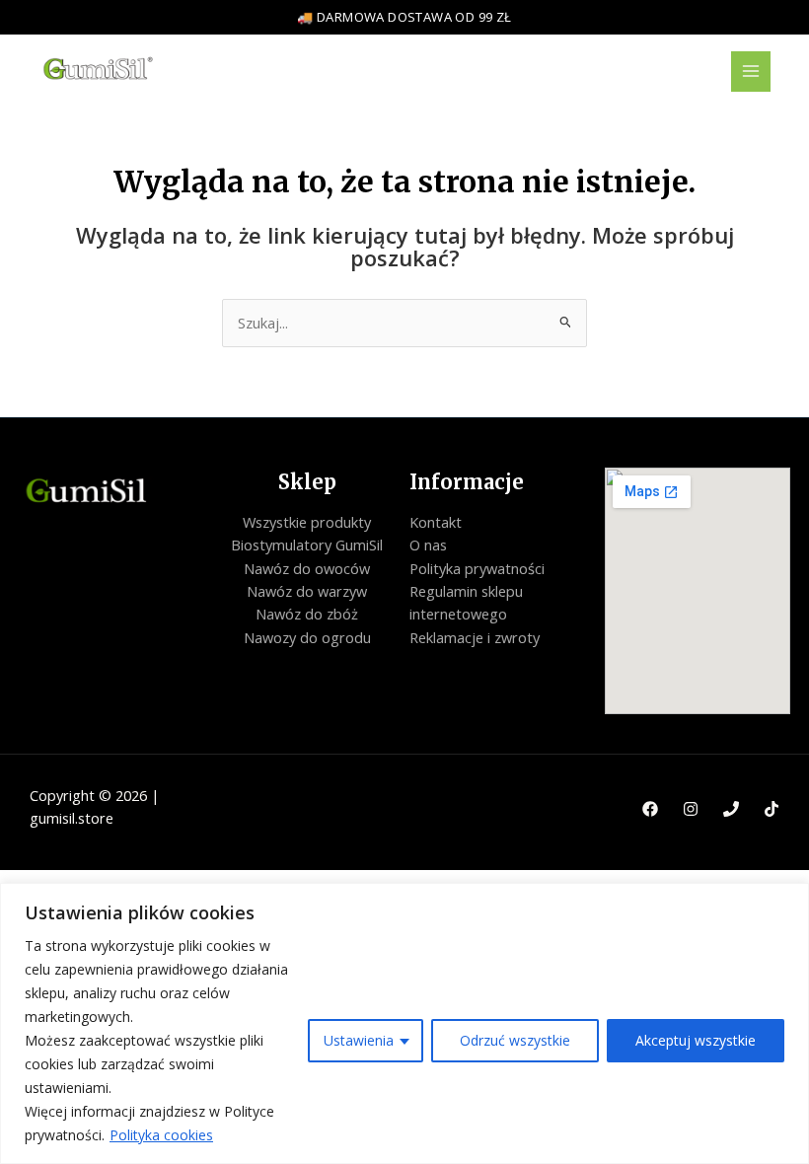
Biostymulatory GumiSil (307, 544)
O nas (428, 544)
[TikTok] (771, 809)
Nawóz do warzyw (307, 591)
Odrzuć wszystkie (515, 1040)
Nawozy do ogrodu (307, 637)
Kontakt (435, 522)
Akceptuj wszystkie (695, 1040)
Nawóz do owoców (307, 568)
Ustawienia (359, 1040)
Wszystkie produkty (307, 522)
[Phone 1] (731, 809)
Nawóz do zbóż (307, 613)
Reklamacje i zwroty (474, 637)
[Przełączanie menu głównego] (751, 71)
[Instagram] (691, 809)
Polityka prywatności (477, 568)
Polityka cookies (161, 1135)
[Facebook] (650, 809)
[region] (404, 1023)
